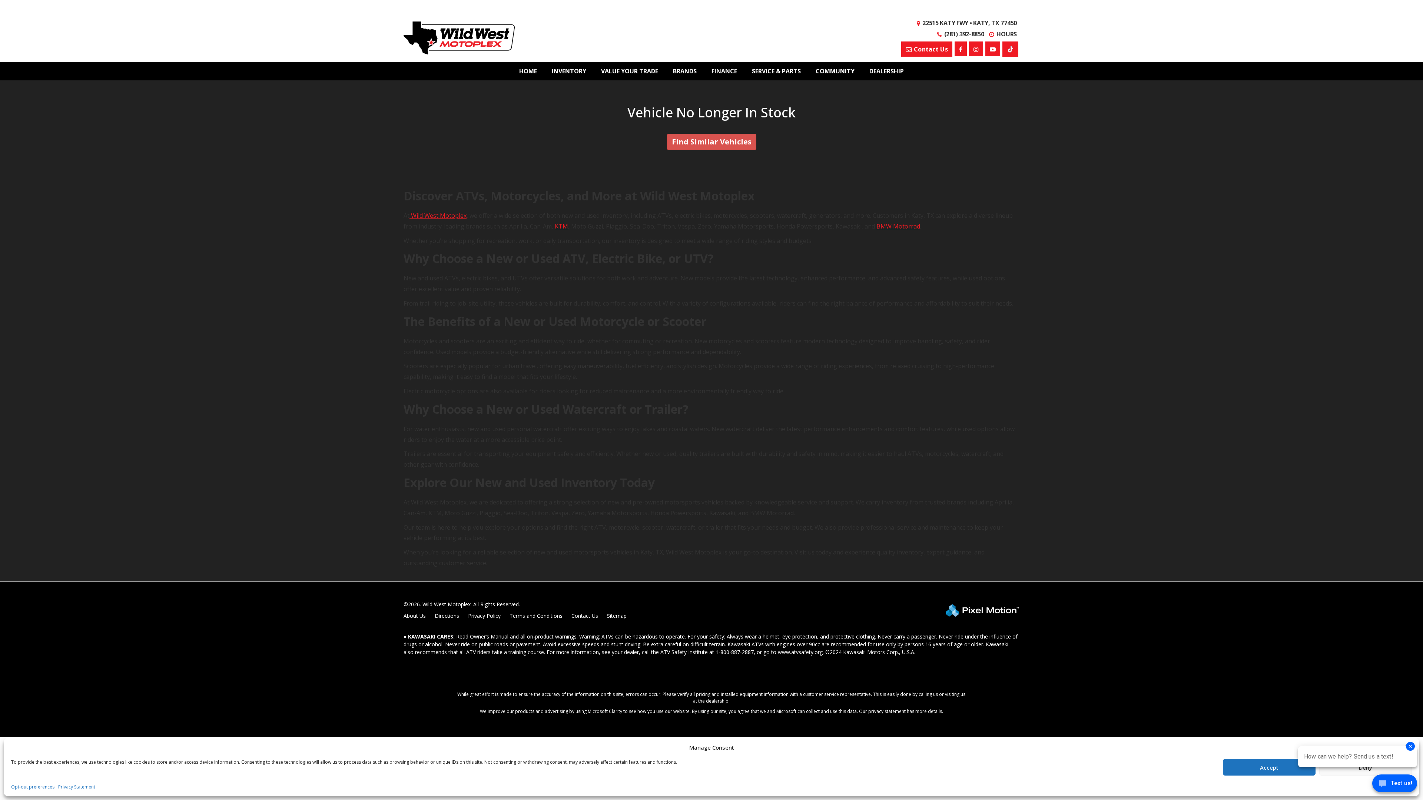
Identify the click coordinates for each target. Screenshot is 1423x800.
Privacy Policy (484, 615)
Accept (1269, 767)
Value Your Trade (629, 71)
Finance (724, 71)
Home (528, 71)
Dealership (886, 71)
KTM (561, 226)
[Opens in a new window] (961, 48)
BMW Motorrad (898, 226)
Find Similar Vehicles (712, 142)
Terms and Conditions (536, 615)
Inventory (569, 71)
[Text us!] (1394, 785)
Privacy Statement (76, 787)
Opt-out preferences (32, 787)
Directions (447, 615)
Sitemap (617, 615)
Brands (685, 71)
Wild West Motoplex (438, 215)
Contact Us (584, 615)
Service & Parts (776, 71)
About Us (415, 615)
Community (835, 71)
